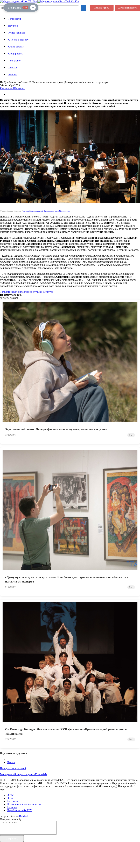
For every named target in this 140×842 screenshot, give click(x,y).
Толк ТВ (12, 67)
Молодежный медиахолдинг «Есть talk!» (23, 774)
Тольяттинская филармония (16, 291)
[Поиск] (83, 8)
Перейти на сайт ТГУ (19, 810)
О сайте (11, 798)
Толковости (14, 18)
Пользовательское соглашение (24, 804)
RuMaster (24, 816)
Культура (48, 291)
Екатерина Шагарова (12, 88)
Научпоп (13, 25)
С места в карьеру (18, 39)
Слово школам (16, 46)
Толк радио (14, 60)
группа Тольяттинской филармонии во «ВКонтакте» (46, 211)
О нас (10, 795)
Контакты (12, 801)
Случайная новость (127, 7)
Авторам (12, 807)
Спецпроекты (15, 53)
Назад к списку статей (13, 768)
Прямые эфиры (101, 7)
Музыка (37, 291)
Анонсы (12, 74)
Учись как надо (16, 32)
